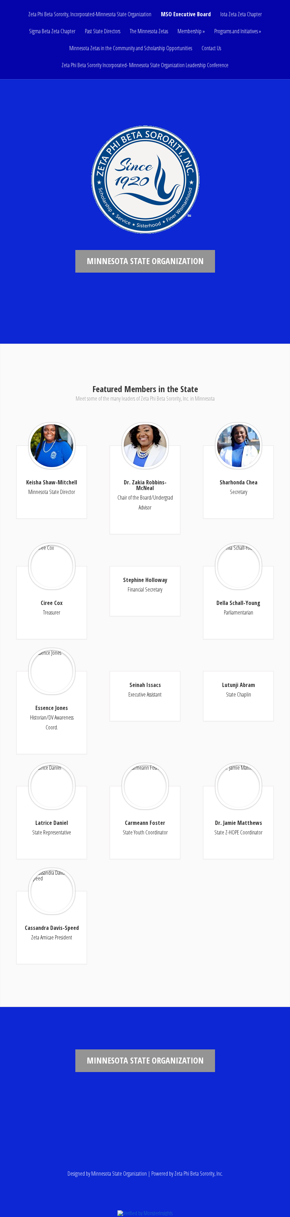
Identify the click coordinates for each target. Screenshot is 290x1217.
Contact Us (211, 48)
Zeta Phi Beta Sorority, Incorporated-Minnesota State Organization (89, 14)
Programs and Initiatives (236, 31)
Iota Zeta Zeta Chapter (241, 14)
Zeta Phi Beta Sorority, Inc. (198, 1173)
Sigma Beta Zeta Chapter (52, 31)
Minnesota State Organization (119, 1173)
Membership (190, 31)
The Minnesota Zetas (149, 31)
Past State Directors (102, 31)
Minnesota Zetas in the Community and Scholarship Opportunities (130, 48)
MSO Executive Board (186, 14)
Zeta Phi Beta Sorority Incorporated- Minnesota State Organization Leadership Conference (145, 65)
